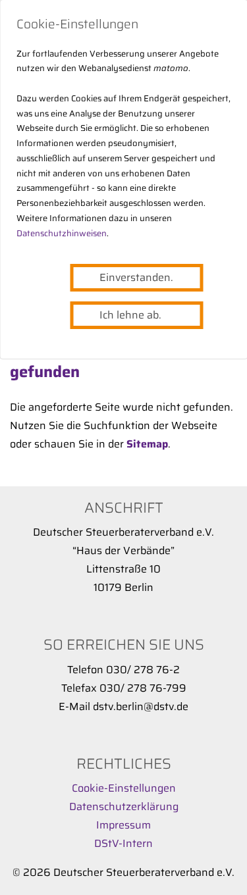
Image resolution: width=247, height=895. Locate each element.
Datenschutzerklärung (123, 806)
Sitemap (147, 444)
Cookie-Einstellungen (124, 788)
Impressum (123, 825)
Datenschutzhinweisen (61, 233)
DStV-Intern (123, 843)
